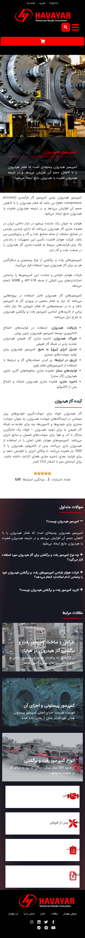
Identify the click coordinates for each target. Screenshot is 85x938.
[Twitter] (46, 922)
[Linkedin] (39, 922)
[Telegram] (46, 928)
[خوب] (39, 473)
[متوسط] (42, 473)
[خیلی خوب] (35, 473)
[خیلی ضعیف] (49, 473)
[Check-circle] (39, 928)
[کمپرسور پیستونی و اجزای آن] (42, 702)
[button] (75, 27)
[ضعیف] (46, 473)
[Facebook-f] (53, 922)
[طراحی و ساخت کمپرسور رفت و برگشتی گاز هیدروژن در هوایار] (42, 647)
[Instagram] (32, 922)
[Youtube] (53, 928)
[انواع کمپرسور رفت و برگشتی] (42, 757)
